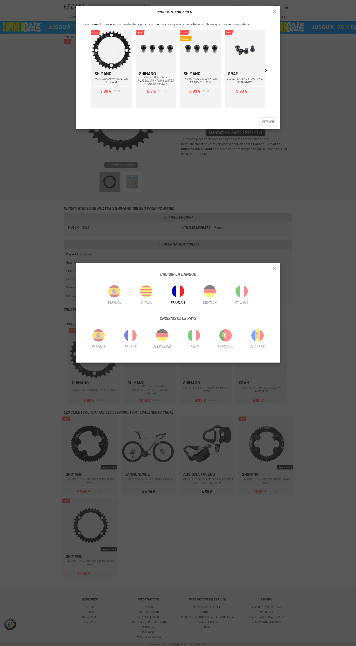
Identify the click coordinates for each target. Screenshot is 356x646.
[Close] (274, 268)
